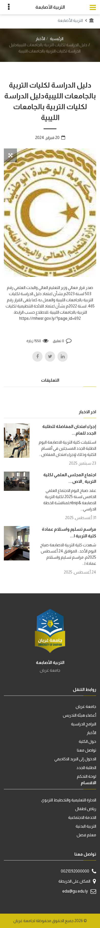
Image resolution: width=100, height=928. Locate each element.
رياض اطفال (85, 809)
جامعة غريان (86, 706)
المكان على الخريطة (74, 881)
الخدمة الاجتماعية (82, 817)
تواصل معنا (86, 750)
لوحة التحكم (86, 776)
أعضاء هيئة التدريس (79, 715)
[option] (50, 212)
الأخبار (40, 38)
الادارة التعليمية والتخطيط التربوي (68, 800)
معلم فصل (86, 835)
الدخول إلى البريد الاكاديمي (75, 759)
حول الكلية (87, 741)
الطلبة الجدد (86, 767)
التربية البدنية (86, 826)
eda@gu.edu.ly (75, 891)
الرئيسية (56, 38)
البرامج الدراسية (83, 724)
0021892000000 (75, 871)
